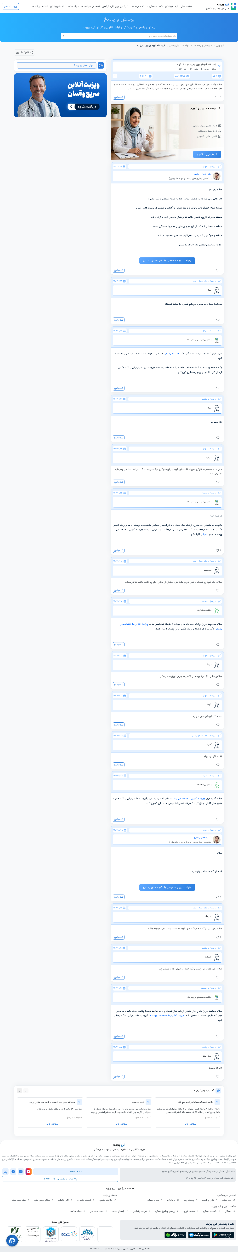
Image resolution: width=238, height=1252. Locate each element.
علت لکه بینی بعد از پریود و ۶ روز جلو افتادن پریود (52, 1102)
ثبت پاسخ (118, 97)
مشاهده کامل (190, 1124)
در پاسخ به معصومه (208, 601)
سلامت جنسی (106, 1200)
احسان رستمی (171, 354)
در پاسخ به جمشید (208, 988)
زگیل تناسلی (64, 1200)
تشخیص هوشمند (91, 6)
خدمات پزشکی (156, 6)
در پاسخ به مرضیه (209, 493)
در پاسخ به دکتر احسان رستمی (204, 281)
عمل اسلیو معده (19, 1200)
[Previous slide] (25, 1090)
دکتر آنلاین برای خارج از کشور (115, 6)
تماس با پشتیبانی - (58, 1179)
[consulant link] (60, 95)
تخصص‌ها (139, 6)
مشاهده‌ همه (76, 1171)
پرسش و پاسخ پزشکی (165, 1211)
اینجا (205, 534)
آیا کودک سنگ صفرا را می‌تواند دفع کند (195, 1102)
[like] (218, 270)
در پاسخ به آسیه (209, 775)
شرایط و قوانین (140, 1211)
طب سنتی (227, 1200)
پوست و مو (189, 1200)
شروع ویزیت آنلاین (207, 154)
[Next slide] (19, 1090)
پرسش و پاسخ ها (202, 45)
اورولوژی (171, 1200)
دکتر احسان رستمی (202, 174)
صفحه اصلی (186, 6)
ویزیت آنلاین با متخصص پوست (188, 799)
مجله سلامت (73, 6)
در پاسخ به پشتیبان (208, 399)
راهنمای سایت (118, 1211)
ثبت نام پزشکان (57, 6)
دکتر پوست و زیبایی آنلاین (205, 108)
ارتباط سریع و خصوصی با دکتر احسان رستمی (167, 261)
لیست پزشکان (171, 6)
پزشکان (228, 1211)
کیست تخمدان (84, 1200)
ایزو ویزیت (219, 45)
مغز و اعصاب (153, 1200)
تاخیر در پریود (138, 1102)
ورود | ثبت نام (10, 6)
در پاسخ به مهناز (209, 166)
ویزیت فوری (189, 1211)
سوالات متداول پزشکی (179, 45)
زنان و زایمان (208, 1200)
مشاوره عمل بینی (42, 1200)
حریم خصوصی (97, 1211)
